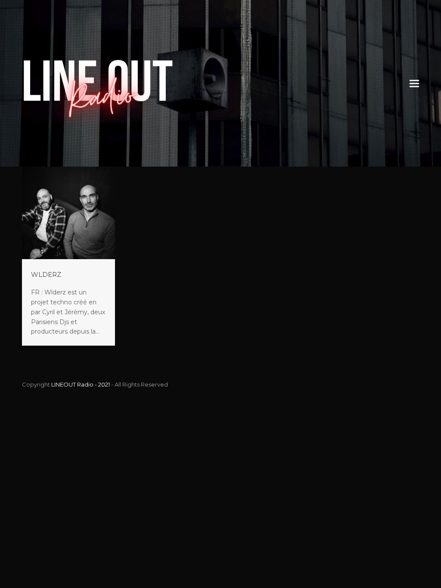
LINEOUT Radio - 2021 (80, 384)
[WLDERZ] (68, 212)
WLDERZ (46, 274)
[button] (414, 83)
